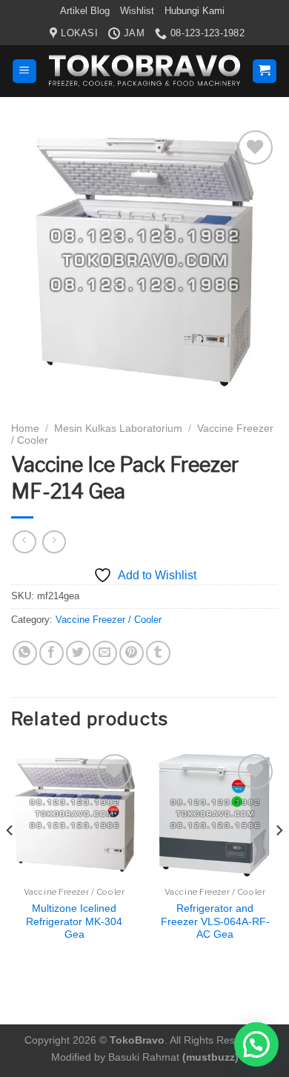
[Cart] (265, 71)
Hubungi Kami (195, 10)
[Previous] (10, 860)
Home (25, 428)
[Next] (278, 860)
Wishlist (137, 10)
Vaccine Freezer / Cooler (109, 619)
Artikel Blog (85, 10)
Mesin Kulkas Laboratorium (118, 428)
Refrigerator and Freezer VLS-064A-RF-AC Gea (215, 921)
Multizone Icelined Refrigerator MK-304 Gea (74, 921)
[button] (256, 1044)
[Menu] (25, 71)
